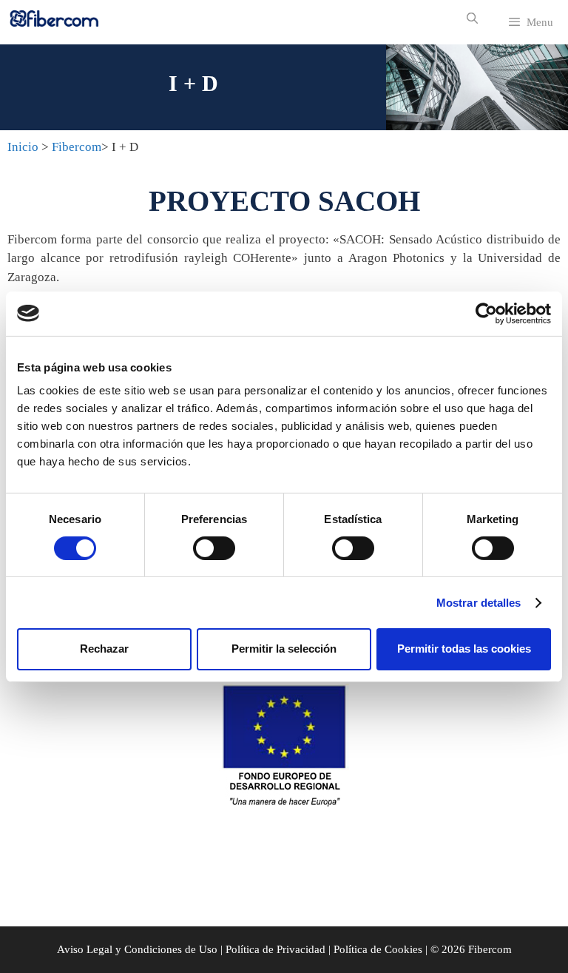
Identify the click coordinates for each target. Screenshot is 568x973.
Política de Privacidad (275, 949)
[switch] (214, 548)
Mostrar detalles (478, 602)
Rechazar (104, 648)
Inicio (22, 147)
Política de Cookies (378, 949)
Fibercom (76, 147)
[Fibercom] (54, 18)
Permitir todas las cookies (464, 648)
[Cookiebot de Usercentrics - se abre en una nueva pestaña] (486, 313)
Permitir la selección (284, 648)
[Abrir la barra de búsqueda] (471, 18)
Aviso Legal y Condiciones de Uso (137, 949)
